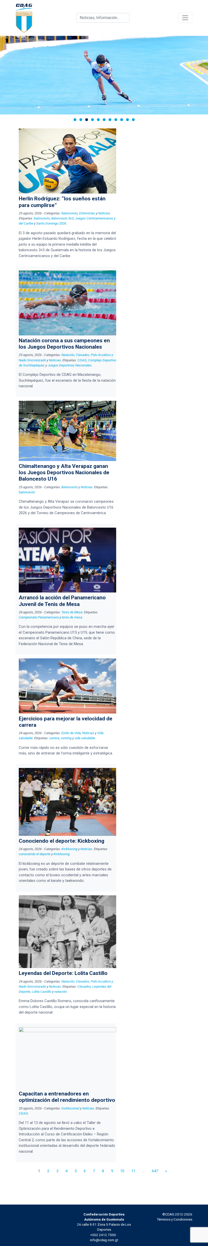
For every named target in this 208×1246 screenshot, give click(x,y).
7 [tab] (110, 119)
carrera (54, 738)
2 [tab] (80, 119)
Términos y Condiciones (174, 1219)
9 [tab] (121, 119)
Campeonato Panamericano (39, 617)
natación (60, 991)
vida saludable (85, 738)
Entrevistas (87, 213)
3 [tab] (86, 119)
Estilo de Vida (71, 733)
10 (122, 1171)
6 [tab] (104, 119)
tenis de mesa (72, 617)
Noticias (104, 213)
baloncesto (42, 218)
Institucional (70, 1108)
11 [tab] (133, 119)
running (66, 738)
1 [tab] (75, 119)
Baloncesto (69, 213)
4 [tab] (92, 119)
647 (155, 1171)
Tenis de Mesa (71, 612)
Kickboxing (69, 849)
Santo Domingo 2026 (51, 223)
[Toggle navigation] (185, 18)
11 (133, 1171)
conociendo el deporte (34, 854)
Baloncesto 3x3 (62, 218)
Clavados (84, 986)
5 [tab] (98, 119)
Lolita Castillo (41, 991)
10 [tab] (127, 119)
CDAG (81, 360)
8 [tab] (115, 119)
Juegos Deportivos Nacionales (70, 365)
